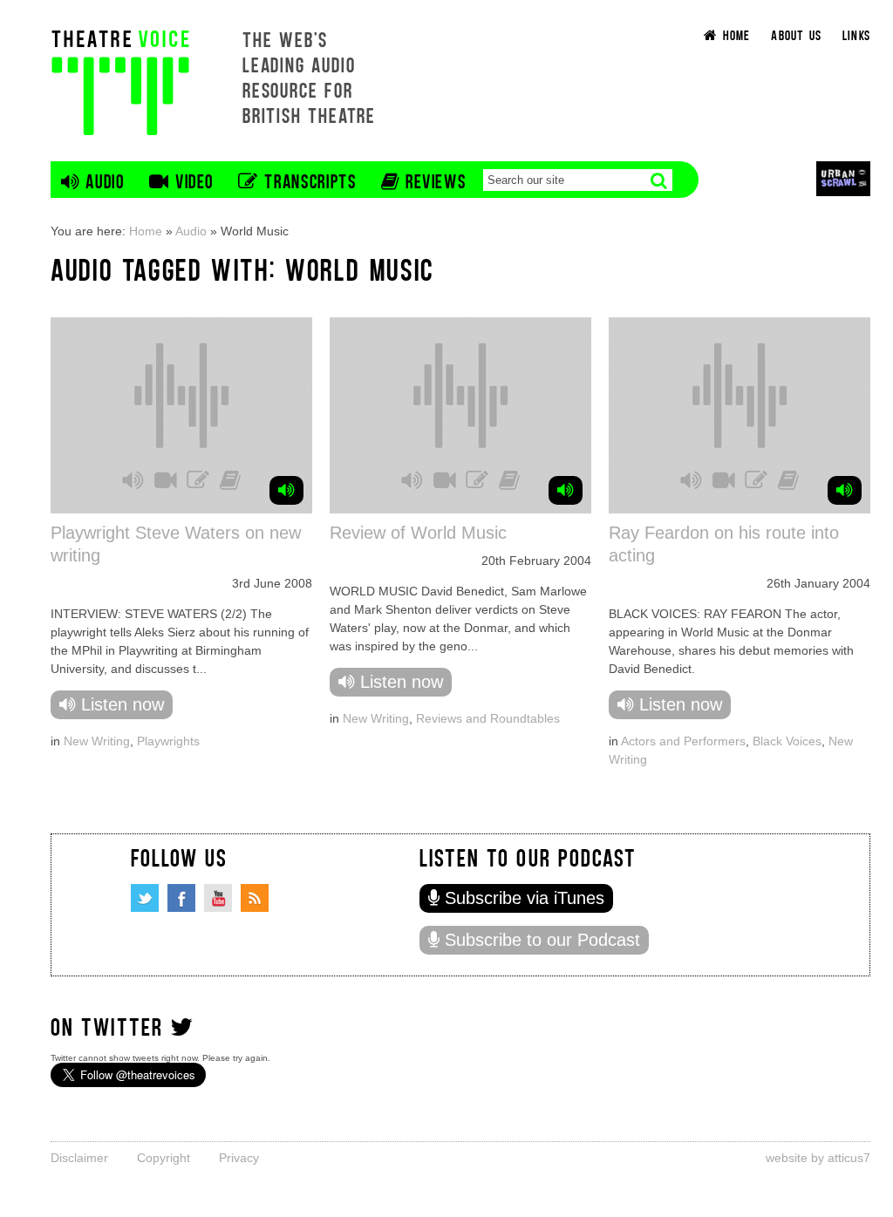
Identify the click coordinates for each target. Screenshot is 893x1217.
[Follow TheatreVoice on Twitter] (145, 898)
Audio (191, 231)
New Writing (97, 741)
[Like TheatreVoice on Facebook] (181, 898)
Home (145, 231)
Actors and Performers (683, 741)
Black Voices (787, 741)
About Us (796, 34)
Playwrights (168, 741)
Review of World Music (418, 532)
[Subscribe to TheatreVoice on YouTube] (218, 898)
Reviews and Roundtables (488, 718)
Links (856, 34)
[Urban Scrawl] (843, 178)
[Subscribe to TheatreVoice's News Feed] (255, 898)
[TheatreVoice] (120, 80)
